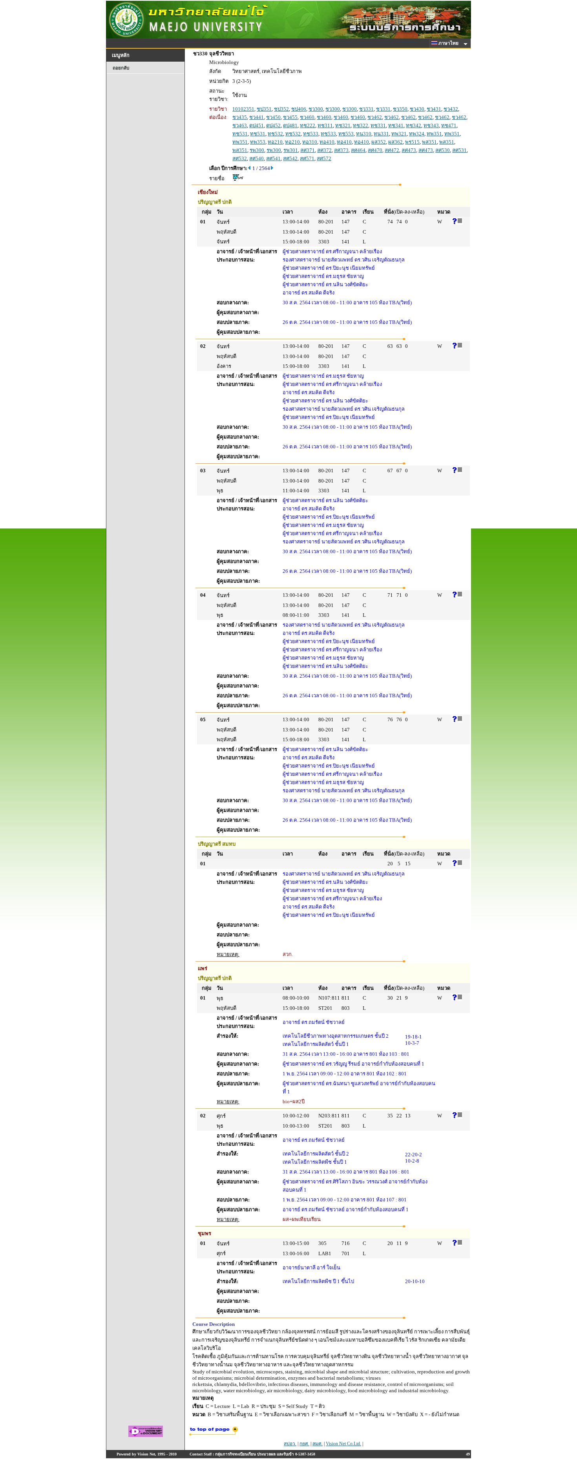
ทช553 (346, 134)
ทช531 (240, 134)
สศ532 (239, 158)
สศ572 (324, 158)
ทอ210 (275, 142)
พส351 (429, 142)
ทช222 (307, 125)
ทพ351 (434, 134)
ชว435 (239, 117)
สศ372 (324, 150)
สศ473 (409, 150)
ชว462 (374, 117)
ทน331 (381, 134)
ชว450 (273, 117)
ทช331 (378, 125)
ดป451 (256, 125)
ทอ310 (309, 142)
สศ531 (459, 150)
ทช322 (360, 125)
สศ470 (375, 150)
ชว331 (366, 109)
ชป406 (298, 109)
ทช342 (413, 125)
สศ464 (358, 150)
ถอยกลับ (121, 68)
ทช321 (343, 125)
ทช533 (310, 134)
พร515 (412, 142)
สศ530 (442, 150)
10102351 (243, 109)
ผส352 (378, 142)
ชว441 (256, 117)
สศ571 (307, 158)
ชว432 (451, 109)
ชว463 (239, 125)
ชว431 (434, 109)
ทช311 (325, 125)
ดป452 (273, 125)
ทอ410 (327, 142)
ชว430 (417, 109)
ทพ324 (416, 134)
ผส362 (395, 142)
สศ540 (256, 158)
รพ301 (290, 150)
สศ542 (290, 158)
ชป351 (264, 109)
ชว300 (316, 109)
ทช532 (275, 134)
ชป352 (281, 109)
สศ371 (307, 150)
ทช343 (431, 125)
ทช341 (396, 125)
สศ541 (273, 158)
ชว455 (290, 117)
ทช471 (448, 125)
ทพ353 (257, 142)
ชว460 (307, 117)
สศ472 (392, 150)
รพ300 (257, 150)
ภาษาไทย (449, 43)
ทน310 (363, 134)
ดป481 (290, 125)
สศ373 (341, 150)
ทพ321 (399, 134)
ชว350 (400, 109)
